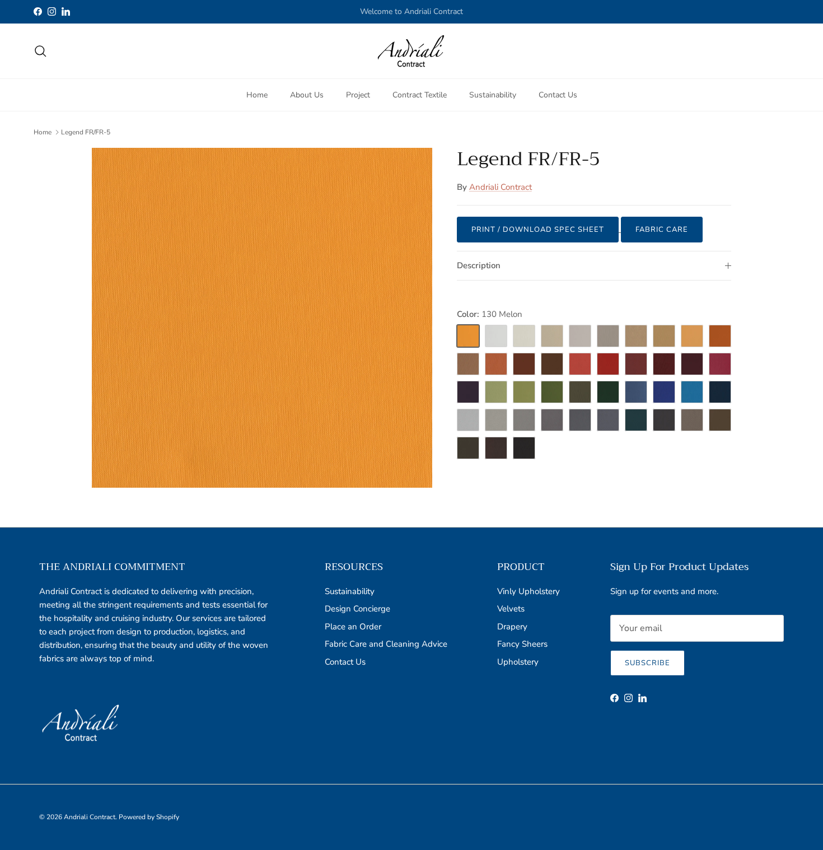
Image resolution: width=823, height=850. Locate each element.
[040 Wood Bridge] (720, 420)
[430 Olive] (580, 392)
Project (358, 94)
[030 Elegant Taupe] (692, 420)
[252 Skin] (692, 336)
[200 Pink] (720, 364)
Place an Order (353, 626)
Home (257, 94)
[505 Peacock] (692, 392)
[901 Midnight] (524, 448)
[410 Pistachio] (552, 392)
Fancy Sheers (522, 644)
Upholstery (518, 661)
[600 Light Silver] (468, 420)
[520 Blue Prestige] (720, 392)
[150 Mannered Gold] (636, 336)
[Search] (40, 51)
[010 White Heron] (496, 336)
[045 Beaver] (608, 336)
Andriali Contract (500, 187)
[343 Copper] (468, 364)
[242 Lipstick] (580, 364)
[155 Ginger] (552, 336)
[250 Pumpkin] (720, 336)
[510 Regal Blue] (664, 392)
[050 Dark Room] (468, 448)
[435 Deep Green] (608, 392)
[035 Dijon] (664, 336)
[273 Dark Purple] (664, 364)
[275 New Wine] (636, 364)
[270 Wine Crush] (692, 364)
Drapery (512, 626)
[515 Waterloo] (636, 420)
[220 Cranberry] (608, 364)
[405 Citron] (524, 392)
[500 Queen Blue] (636, 392)
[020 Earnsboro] (580, 336)
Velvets (511, 608)
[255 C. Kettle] (496, 364)
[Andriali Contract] (411, 51)
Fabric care (661, 230)
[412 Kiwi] (496, 392)
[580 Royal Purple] (468, 392)
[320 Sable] (524, 364)
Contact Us (558, 94)
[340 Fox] (496, 448)
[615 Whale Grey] (664, 420)
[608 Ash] (552, 420)
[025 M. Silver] (496, 420)
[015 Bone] (524, 336)
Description (479, 265)
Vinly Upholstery (528, 591)
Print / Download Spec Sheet (537, 230)
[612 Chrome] (580, 420)
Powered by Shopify (149, 816)
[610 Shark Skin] (608, 420)
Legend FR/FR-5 (85, 132)
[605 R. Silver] (524, 420)
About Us (307, 94)
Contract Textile (419, 94)
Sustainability (492, 94)
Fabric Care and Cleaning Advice (386, 644)
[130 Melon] (468, 336)
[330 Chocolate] (552, 364)
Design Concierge (357, 608)
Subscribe (647, 663)
